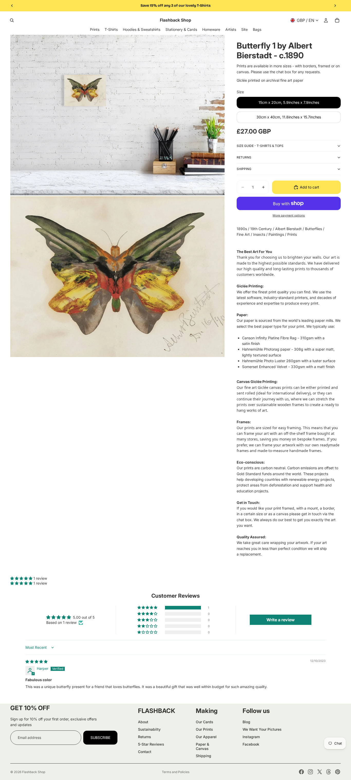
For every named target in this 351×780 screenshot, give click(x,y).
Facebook (251, 744)
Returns (144, 737)
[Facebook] (301, 772)
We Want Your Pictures (262, 729)
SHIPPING (244, 169)
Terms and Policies (175, 772)
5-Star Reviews (151, 744)
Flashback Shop (33, 772)
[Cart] (337, 20)
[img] (36, 661)
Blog (246, 722)
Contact (144, 751)
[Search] (11, 20)
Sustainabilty (149, 729)
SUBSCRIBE (100, 737)
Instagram (251, 737)
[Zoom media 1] (117, 115)
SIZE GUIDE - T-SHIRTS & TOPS (260, 146)
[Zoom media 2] (117, 276)
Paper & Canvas (202, 746)
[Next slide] (335, 5)
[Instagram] (310, 772)
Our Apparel (206, 737)
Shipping (203, 756)
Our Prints (204, 729)
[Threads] (329, 772)
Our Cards (204, 722)
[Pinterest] (338, 772)
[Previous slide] (12, 5)
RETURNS (244, 157)
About (143, 722)
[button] (21, 578)
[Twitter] (320, 772)
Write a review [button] (280, 619)
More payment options (289, 215)
